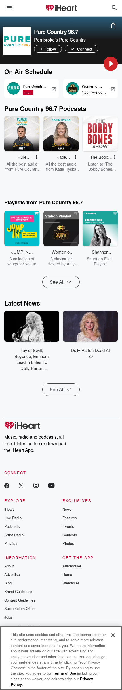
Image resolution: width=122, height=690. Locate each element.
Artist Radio (14, 534)
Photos (68, 543)
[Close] (113, 635)
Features (69, 517)
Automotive (71, 566)
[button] (111, 64)
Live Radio (13, 517)
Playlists (11, 543)
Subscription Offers (20, 608)
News (66, 509)
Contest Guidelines (19, 600)
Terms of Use (64, 673)
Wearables (71, 583)
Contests (69, 534)
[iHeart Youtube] (51, 485)
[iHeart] (61, 8)
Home (67, 574)
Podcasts (12, 526)
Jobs (8, 617)
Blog (8, 583)
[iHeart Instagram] (36, 485)
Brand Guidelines (18, 591)
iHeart (9, 509)
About (9, 566)
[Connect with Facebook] (6, 485)
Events (68, 526)
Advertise (12, 574)
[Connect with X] (21, 485)
